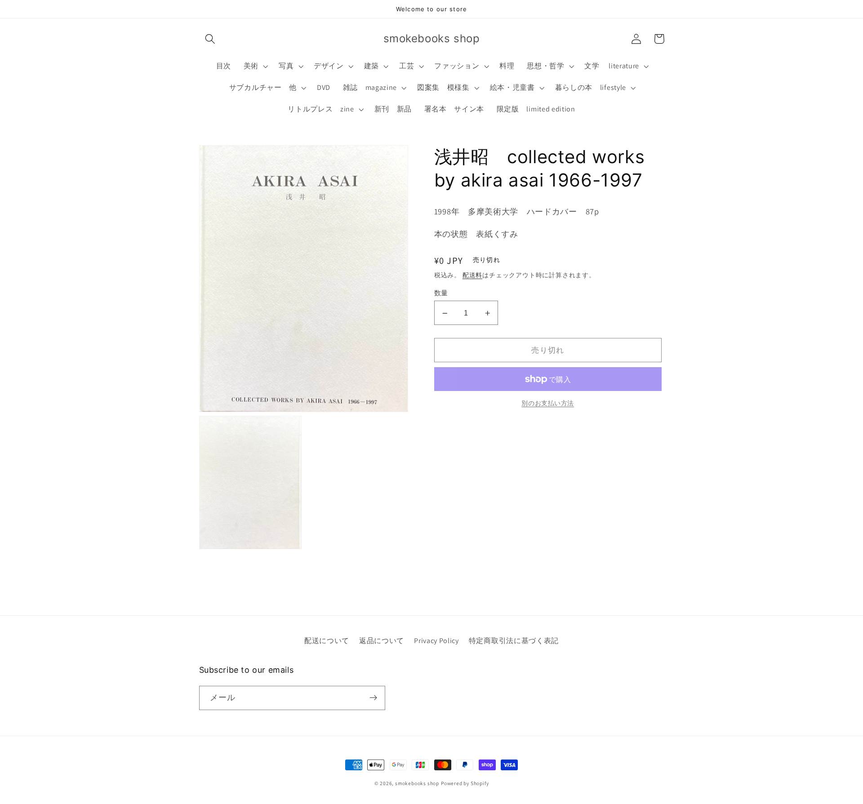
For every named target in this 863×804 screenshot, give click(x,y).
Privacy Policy (436, 640)
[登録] (373, 698)
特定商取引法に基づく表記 (514, 640)
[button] (210, 38)
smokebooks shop (417, 783)
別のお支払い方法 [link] (547, 404)
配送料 (472, 275)
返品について (381, 640)
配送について (326, 640)
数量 (441, 293)
